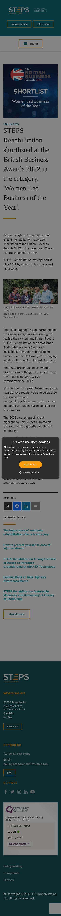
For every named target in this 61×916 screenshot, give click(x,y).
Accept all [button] (30, 464)
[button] (30, 472)
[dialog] (30, 458)
